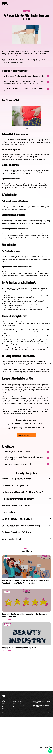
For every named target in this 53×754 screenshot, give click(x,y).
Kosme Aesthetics (13, 411)
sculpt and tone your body (25, 409)
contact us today (27, 413)
